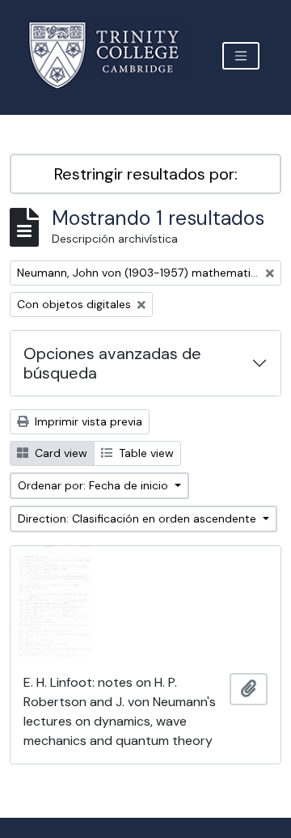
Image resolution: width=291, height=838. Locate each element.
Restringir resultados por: (146, 173)
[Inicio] (113, 55)
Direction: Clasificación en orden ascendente (138, 518)
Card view (59, 453)
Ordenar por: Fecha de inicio (94, 485)
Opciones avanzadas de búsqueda (112, 363)
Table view (145, 453)
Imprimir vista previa (87, 421)
